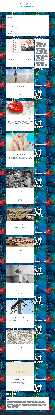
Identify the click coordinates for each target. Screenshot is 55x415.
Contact (21, 11)
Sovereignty (27, 405)
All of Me (20, 250)
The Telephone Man (20, 317)
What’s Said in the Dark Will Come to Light (20, 118)
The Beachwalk (20, 86)
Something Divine (20, 287)
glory (37, 46)
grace (42, 401)
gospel (44, 46)
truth (43, 63)
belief (39, 42)
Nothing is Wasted (20, 347)
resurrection (45, 56)
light (41, 53)
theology (38, 63)
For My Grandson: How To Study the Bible (20, 56)
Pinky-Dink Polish (20, 154)
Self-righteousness (43, 59)
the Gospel (35, 405)
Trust (40, 63)
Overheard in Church (20, 379)
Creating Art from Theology (26, 11)
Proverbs (38, 56)
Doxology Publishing (27, 4)
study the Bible (31, 405)
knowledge (38, 53)
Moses (46, 53)
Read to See (41, 56)
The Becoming (20, 191)
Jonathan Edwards (39, 52)
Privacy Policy (40, 11)
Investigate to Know (39, 49)
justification (43, 52)
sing (23, 405)
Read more (20, 62)
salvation (9, 405)
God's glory (40, 46)
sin (21, 405)
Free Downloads (34, 11)
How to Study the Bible (10, 402)
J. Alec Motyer (44, 49)
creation (21, 401)
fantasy (44, 45)
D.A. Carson (38, 45)
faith (41, 45)
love (43, 53)
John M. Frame (29, 402)
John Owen (33, 402)
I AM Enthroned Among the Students (20, 224)
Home (14, 11)
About (17, 11)
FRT (48, 413)
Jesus (25, 402)
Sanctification (38, 59)
